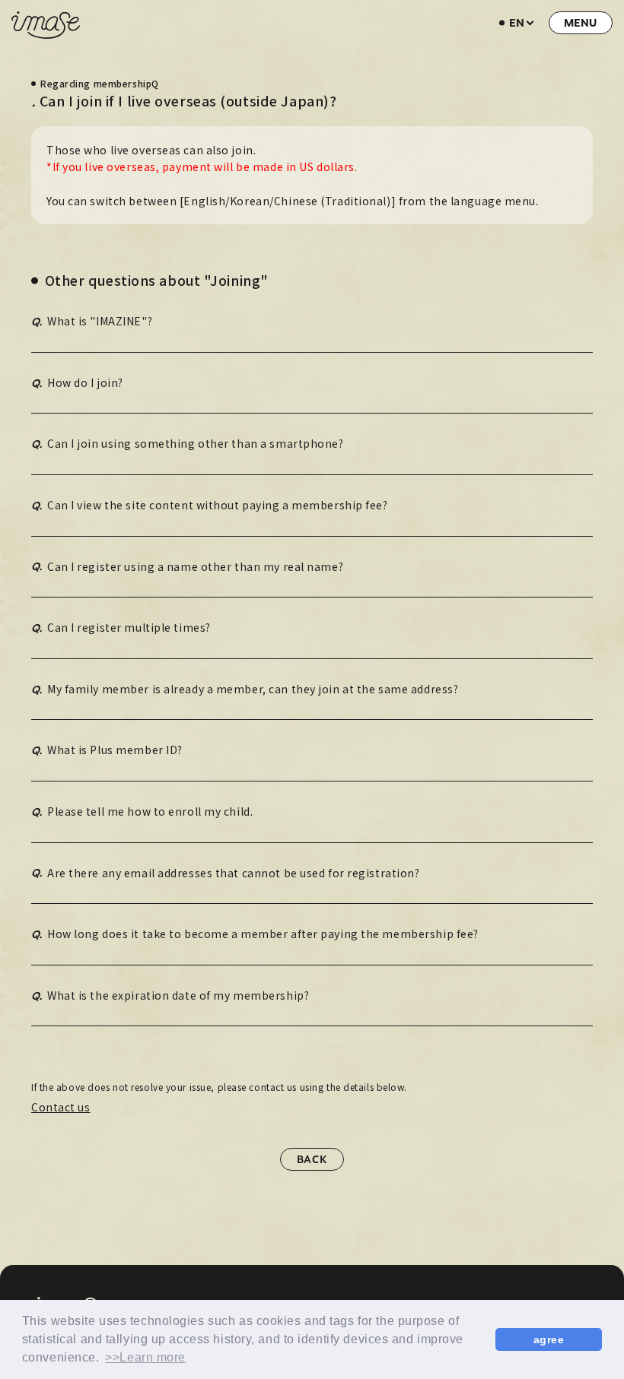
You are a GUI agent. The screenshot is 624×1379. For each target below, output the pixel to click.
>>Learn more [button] (145, 1357)
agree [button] (549, 1339)
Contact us (61, 1107)
